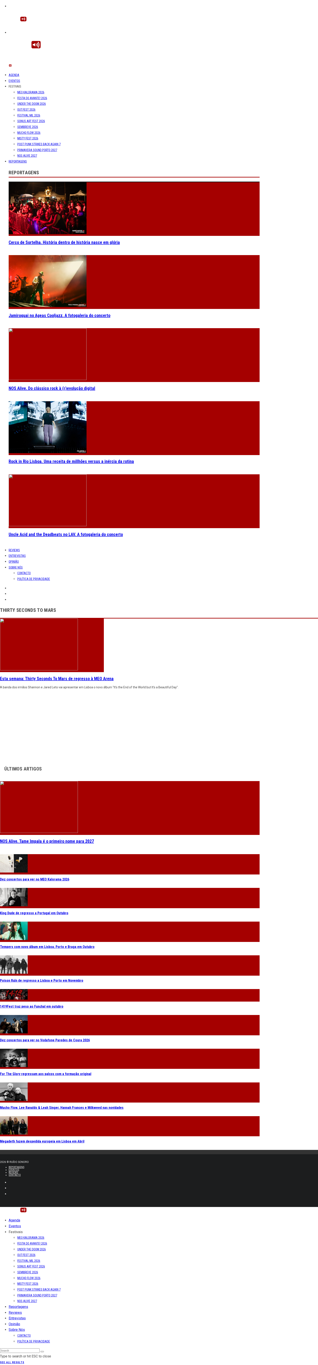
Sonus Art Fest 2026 (31, 121)
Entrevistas (17, 556)
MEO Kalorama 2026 (30, 92)
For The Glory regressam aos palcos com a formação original (45, 1074)
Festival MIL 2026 (28, 115)
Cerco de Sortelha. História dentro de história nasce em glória (64, 242)
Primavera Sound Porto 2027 (37, 150)
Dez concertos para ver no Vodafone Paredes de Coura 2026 (45, 1040)
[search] (42, 1351)
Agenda (14, 75)
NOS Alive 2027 (27, 155)
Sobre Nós (16, 567)
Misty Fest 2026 (27, 138)
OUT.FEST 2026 (26, 109)
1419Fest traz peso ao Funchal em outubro (31, 1006)
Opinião (14, 561)
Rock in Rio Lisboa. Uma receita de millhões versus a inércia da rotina (71, 461)
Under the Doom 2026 (31, 103)
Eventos (14, 81)
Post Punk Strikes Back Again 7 (39, 144)
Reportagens (18, 161)
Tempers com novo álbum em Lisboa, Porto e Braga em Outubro (47, 947)
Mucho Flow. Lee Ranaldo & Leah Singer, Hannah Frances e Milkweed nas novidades (62, 1108)
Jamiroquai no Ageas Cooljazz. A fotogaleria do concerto (59, 315)
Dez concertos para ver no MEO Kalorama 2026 (34, 879)
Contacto (24, 573)
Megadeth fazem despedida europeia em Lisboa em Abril (42, 1141)
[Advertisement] (130, 726)
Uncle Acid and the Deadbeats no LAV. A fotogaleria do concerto (66, 534)
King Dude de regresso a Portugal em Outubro (34, 913)
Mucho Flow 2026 (28, 132)
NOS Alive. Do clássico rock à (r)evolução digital (52, 388)
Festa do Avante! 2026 (32, 98)
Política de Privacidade (33, 579)
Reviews (14, 550)
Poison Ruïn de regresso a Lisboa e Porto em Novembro (41, 980)
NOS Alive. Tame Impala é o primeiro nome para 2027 (47, 841)
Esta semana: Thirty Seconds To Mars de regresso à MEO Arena (57, 678)
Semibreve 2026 (27, 127)
